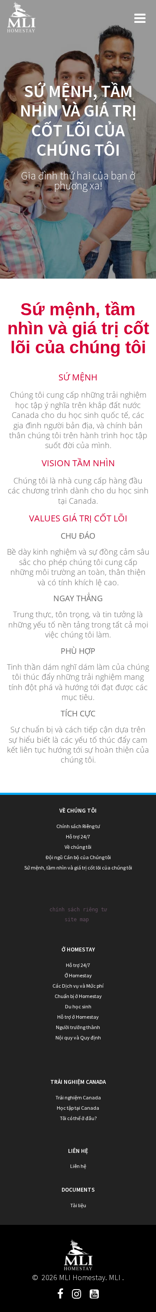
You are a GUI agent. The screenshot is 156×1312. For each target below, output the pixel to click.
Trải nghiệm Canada (78, 1097)
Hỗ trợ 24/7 (78, 836)
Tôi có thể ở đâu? (78, 1118)
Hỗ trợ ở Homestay (78, 1017)
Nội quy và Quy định (78, 1037)
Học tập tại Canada (78, 1108)
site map (77, 920)
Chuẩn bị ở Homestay (78, 996)
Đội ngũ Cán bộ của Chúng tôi (78, 857)
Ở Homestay (78, 975)
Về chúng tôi (78, 847)
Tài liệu (78, 1205)
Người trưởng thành (78, 1027)
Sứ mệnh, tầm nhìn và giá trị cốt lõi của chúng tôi (78, 867)
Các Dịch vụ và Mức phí (78, 985)
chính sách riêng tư (78, 910)
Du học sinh (78, 1006)
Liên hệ (78, 1166)
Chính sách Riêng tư (78, 826)
